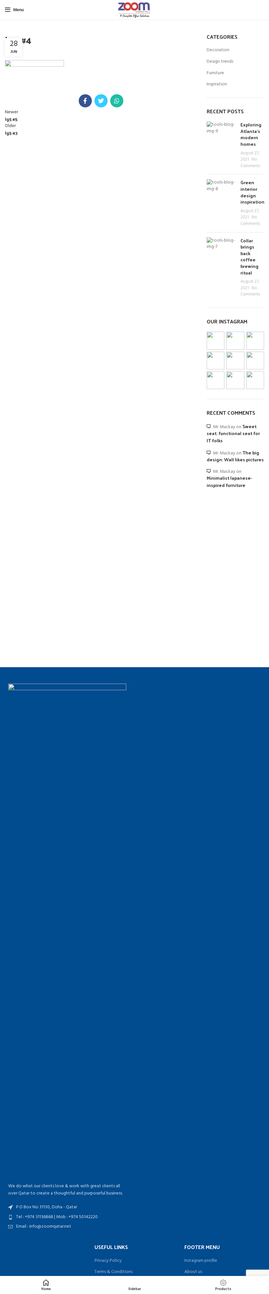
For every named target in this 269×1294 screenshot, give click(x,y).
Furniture (215, 73)
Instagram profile (200, 1261)
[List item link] (67, 1217)
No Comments (250, 162)
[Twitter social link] (101, 100)
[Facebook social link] (85, 100)
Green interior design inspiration (252, 192)
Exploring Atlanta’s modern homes (250, 134)
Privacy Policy (108, 1261)
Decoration (218, 50)
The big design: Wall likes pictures (235, 456)
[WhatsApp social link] (116, 100)
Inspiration (217, 84)
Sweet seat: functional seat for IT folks (233, 433)
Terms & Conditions (113, 1272)
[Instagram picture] (215, 340)
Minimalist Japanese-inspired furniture (229, 481)
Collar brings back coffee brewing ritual (249, 256)
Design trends (220, 61)
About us (193, 1272)
